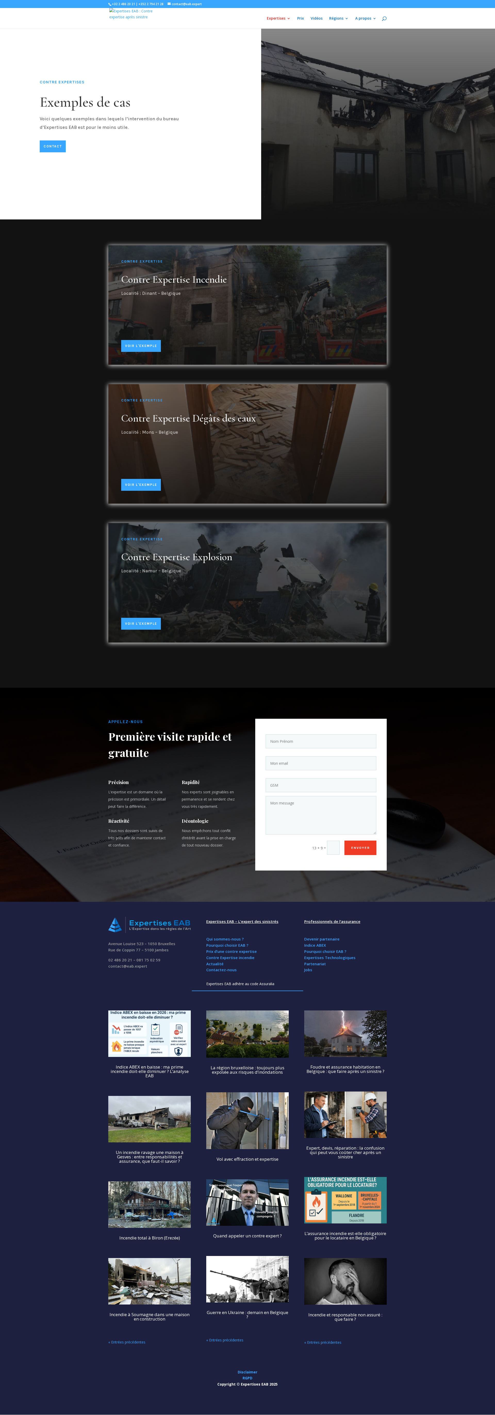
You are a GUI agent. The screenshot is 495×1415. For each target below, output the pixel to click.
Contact (53, 146)
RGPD (247, 1378)
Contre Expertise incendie (230, 957)
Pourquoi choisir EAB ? (227, 945)
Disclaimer (247, 1372)
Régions (336, 19)
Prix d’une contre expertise (231, 951)
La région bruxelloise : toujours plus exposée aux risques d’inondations (247, 1070)
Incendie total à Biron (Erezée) (149, 1238)
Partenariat (315, 963)
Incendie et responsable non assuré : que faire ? (345, 1317)
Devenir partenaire (322, 939)
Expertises (276, 19)
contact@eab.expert (127, 966)
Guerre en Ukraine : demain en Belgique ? (247, 1314)
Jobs (308, 969)
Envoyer (360, 848)
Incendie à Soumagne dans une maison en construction (149, 1316)
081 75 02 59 (148, 959)
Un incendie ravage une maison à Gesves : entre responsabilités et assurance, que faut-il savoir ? (150, 1156)
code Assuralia (262, 983)
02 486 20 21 (120, 959)
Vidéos (317, 19)
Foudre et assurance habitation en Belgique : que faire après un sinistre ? (345, 1069)
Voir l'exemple (141, 346)
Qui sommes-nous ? (225, 939)
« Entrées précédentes (126, 1342)
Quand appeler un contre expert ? (247, 1236)
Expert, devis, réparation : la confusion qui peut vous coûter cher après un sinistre (345, 1152)
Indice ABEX (315, 945)
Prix (300, 19)
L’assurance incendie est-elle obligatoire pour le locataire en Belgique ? (345, 1235)
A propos (363, 19)
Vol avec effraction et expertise (247, 1159)
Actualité (215, 963)
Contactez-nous (221, 969)
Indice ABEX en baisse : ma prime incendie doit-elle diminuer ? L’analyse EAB (150, 1071)
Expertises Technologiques (330, 957)
